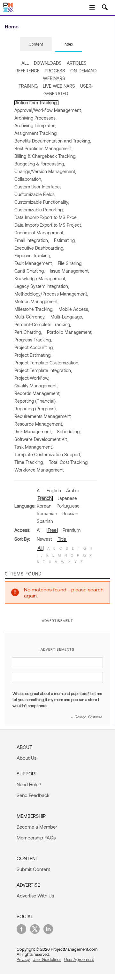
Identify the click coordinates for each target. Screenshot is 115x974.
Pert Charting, (28, 332)
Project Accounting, (34, 347)
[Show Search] (105, 7)
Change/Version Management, (45, 171)
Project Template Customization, (46, 362)
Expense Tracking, (32, 255)
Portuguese (68, 506)
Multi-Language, (66, 316)
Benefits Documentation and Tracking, (52, 140)
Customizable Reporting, (39, 209)
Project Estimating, (32, 355)
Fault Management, (33, 263)
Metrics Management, (36, 301)
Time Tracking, (29, 462)
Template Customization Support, (47, 454)
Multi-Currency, (29, 316)
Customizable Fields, (35, 194)
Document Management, (39, 232)
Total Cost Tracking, (68, 462)
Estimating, (65, 240)
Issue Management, (69, 271)
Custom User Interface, (37, 186)
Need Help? (29, 784)
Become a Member (37, 827)
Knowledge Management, (40, 278)
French (45, 498)
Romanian (47, 513)
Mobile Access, (73, 309)
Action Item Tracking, (36, 102)
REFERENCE (27, 70)
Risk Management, (33, 431)
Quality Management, (35, 385)
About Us (26, 758)
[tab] (36, 44)
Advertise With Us (35, 895)
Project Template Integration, (43, 370)
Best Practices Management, (43, 148)
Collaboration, (28, 179)
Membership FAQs (36, 837)
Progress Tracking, (33, 339)
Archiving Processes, (35, 118)
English (54, 490)
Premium (71, 530)
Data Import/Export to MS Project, (48, 225)
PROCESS (55, 70)
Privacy (23, 959)
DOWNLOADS (48, 63)
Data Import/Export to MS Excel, (46, 217)
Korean (44, 506)
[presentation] (36, 44)
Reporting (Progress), (35, 408)
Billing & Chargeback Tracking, (45, 156)
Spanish (45, 521)
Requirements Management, (43, 416)
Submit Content (33, 869)
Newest (44, 539)
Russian (70, 513)
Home (12, 26)
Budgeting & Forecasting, (39, 163)
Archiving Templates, (35, 125)
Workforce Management (39, 469)
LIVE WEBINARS (59, 86)
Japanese (67, 498)
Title (62, 539)
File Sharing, (70, 263)
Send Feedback (33, 795)
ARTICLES (77, 63)
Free (52, 530)
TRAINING (28, 86)
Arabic (72, 490)
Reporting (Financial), (35, 401)
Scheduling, (68, 431)
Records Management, (37, 393)
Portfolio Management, (69, 332)
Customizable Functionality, (41, 202)
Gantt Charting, (29, 271)
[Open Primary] (92, 7)
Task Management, (33, 447)
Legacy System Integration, (41, 286)
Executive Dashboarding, (39, 248)
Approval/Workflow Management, (48, 110)
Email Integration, (31, 240)
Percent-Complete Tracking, (42, 324)
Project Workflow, (31, 378)
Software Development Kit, (41, 439)
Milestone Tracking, (33, 309)
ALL (25, 63)
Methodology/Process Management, (51, 294)
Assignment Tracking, (35, 133)
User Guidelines (47, 959)
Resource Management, (38, 424)
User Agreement (79, 959)
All (39, 490)
